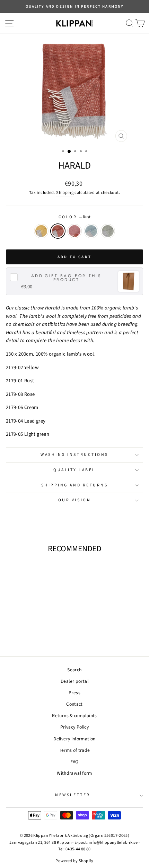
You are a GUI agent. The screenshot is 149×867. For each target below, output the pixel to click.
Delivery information (74, 739)
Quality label (74, 470)
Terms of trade (74, 750)
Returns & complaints (74, 715)
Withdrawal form (74, 773)
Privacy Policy (74, 727)
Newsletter (72, 795)
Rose (74, 231)
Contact (74, 704)
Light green (108, 231)
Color (74, 217)
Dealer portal (74, 681)
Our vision (74, 500)
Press (74, 692)
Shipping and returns (74, 485)
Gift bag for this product (66, 278)
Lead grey (91, 231)
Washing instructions (74, 455)
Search (74, 669)
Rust (58, 231)
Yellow (41, 231)
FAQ (74, 761)
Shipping (64, 192)
